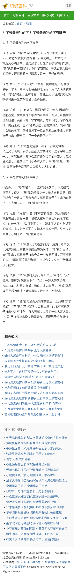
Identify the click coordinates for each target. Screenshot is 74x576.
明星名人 (63, 15)
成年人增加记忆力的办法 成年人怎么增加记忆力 (36, 480)
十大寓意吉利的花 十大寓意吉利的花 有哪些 (33, 403)
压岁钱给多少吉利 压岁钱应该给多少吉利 (31, 344)
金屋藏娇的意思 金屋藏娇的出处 (26, 485)
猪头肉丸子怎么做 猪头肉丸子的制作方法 (32, 534)
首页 (6, 15)
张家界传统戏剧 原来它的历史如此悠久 (31, 453)
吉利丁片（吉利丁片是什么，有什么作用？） (33, 371)
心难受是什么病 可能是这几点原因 (28, 464)
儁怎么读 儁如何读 (18, 459)
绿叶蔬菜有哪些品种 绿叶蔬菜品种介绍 (31, 501)
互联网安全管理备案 (58, 562)
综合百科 (18, 15)
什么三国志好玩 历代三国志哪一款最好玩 (32, 496)
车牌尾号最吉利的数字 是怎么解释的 (28, 350)
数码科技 (48, 15)
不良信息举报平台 (14, 566)
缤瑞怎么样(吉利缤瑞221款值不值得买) (29, 377)
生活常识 (33, 15)
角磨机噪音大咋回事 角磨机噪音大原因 (31, 443)
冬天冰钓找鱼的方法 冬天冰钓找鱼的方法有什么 (36, 437)
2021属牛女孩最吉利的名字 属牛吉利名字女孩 (34, 409)
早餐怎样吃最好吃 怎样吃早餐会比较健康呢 (34, 512)
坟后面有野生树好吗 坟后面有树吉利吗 (29, 360)
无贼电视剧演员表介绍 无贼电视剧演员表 (32, 469)
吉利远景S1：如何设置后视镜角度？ (28, 387)
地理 (29, 23)
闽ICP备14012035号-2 (29, 562)
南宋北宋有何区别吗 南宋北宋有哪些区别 (32, 523)
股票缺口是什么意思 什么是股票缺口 (29, 491)
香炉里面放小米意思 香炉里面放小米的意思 (34, 448)
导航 (68, 5)
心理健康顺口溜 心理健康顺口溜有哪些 (31, 475)
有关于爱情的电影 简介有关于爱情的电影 (32, 539)
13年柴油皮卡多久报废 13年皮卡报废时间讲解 (35, 507)
